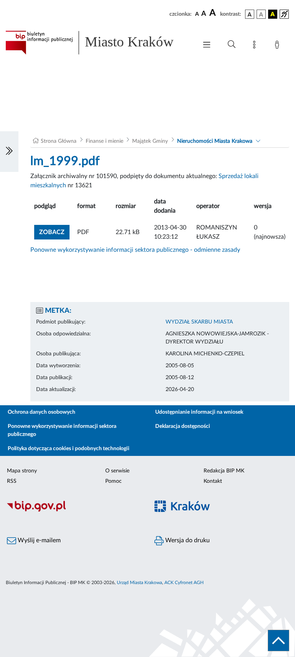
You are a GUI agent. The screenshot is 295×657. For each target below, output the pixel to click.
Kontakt (213, 481)
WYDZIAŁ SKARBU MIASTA (199, 322)
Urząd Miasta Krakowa (139, 582)
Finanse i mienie (104, 141)
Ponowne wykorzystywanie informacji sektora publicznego (62, 430)
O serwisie (117, 471)
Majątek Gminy (150, 141)
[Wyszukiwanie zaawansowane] (231, 44)
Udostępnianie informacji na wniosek (199, 412)
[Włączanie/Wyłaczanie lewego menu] (9, 151)
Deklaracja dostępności (182, 426)
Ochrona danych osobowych (41, 412)
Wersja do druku (187, 540)
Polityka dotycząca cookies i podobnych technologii (68, 448)
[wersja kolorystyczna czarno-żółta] (273, 14)
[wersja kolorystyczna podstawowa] (250, 14)
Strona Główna (58, 141)
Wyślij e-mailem (38, 540)
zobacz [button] (54, 232)
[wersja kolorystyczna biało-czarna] (261, 14)
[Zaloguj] (278, 46)
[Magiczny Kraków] (221, 510)
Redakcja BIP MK (224, 471)
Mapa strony (22, 471)
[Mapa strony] (256, 46)
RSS (12, 481)
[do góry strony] (278, 640)
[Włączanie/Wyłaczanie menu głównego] (206, 45)
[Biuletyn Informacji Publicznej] (74, 510)
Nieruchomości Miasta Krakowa (214, 141)
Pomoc (113, 481)
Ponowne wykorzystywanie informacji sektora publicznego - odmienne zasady (135, 250)
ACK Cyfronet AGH (184, 582)
